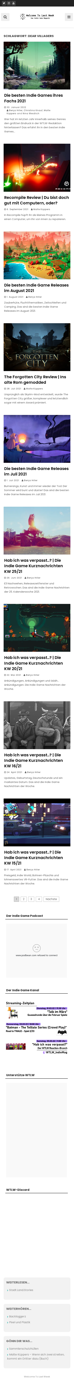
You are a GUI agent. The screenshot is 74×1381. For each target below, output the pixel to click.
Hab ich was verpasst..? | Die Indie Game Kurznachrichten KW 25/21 (33, 566)
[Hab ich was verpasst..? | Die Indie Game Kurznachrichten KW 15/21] (37, 845)
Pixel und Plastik (19, 1322)
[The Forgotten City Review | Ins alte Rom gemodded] (37, 370)
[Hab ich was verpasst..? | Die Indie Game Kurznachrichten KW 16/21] (37, 748)
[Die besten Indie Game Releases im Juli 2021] (37, 462)
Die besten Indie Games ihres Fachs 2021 (33, 98)
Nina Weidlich (31, 113)
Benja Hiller (16, 110)
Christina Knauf (33, 110)
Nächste (51, 899)
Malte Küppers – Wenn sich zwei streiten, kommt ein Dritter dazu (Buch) (35, 1357)
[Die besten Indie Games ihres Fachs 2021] (37, 89)
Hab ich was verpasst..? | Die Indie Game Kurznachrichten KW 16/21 (33, 760)
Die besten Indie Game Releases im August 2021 (36, 287)
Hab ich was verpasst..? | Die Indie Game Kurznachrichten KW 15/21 (33, 857)
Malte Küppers (41, 209)
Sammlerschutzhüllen (24, 1349)
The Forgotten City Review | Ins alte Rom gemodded (35, 379)
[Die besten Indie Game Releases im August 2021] (37, 278)
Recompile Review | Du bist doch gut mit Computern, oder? (36, 200)
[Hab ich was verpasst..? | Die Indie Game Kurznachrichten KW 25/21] (37, 554)
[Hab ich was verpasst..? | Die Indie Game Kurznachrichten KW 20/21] (37, 651)
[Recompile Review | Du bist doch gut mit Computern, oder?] (37, 191)
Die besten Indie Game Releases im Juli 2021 (36, 471)
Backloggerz (17, 1316)
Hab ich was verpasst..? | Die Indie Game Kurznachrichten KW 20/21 (33, 663)
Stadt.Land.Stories (21, 1290)
